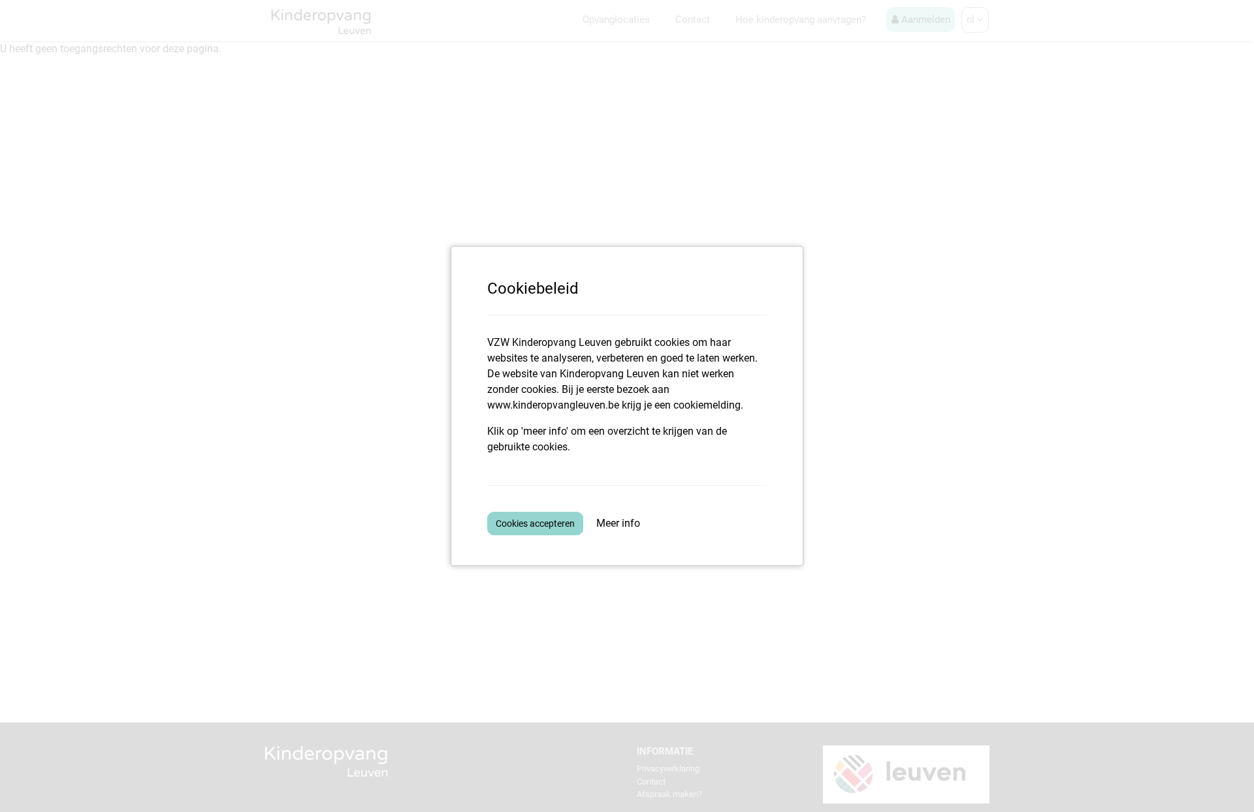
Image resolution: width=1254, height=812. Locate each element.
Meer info (618, 523)
